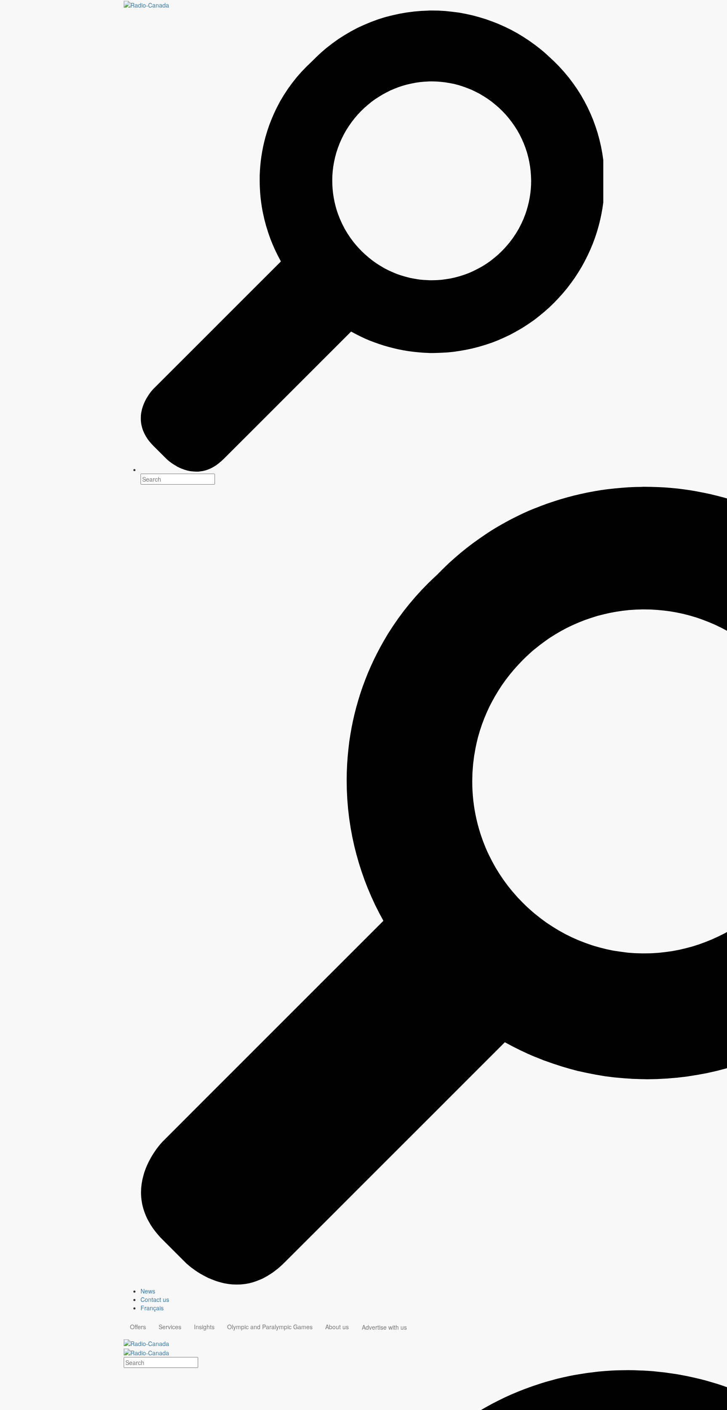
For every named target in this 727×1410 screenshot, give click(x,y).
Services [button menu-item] (170, 1327)
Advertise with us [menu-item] (384, 1327)
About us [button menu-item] (337, 1327)
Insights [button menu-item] (204, 1327)
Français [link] (152, 1308)
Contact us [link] (155, 1299)
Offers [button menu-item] (138, 1327)
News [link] (148, 1291)
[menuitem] (372, 1291)
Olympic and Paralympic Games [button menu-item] (270, 1327)
